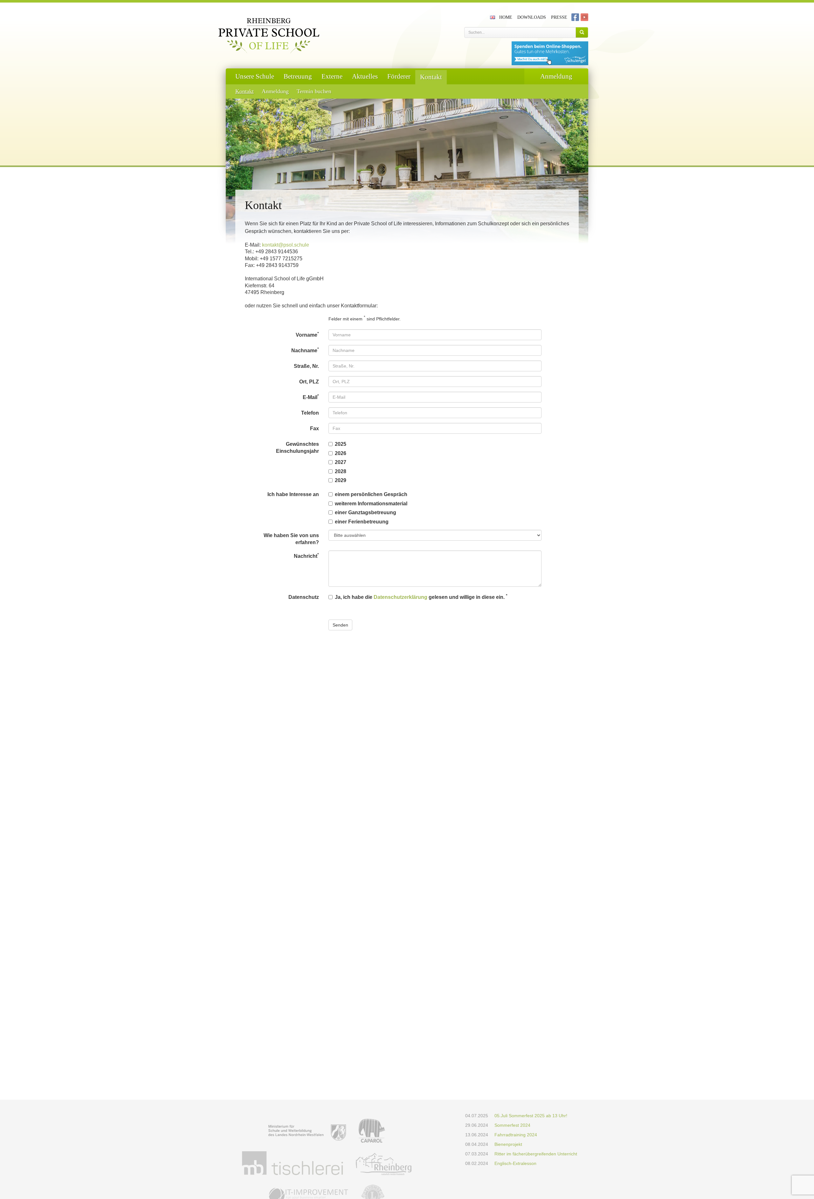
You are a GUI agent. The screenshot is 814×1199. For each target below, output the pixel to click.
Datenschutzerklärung (400, 597)
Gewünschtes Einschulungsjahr (297, 447)
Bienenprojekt (508, 1144)
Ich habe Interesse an (293, 494)
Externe (331, 76)
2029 (340, 480)
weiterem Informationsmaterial (371, 503)
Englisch (493, 17)
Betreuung (298, 76)
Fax (314, 428)
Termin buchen (314, 91)
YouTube (584, 17)
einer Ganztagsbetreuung (365, 512)
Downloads (531, 17)
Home (505, 17)
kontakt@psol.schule (285, 245)
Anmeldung (275, 91)
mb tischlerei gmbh (292, 1163)
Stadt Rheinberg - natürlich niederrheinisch (383, 1163)
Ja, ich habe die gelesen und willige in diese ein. (421, 596)
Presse (559, 17)
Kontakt (431, 77)
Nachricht (306, 555)
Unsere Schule (254, 76)
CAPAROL (372, 1131)
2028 (340, 471)
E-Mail (311, 397)
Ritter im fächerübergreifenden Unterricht (535, 1153)
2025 (340, 444)
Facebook (575, 17)
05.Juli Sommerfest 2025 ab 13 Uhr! (530, 1115)
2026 (340, 453)
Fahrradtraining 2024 (515, 1134)
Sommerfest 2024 (512, 1125)
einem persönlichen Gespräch (371, 494)
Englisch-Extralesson (515, 1163)
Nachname (305, 350)
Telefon (310, 413)
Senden (340, 625)
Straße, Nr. (306, 366)
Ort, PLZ (309, 381)
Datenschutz (303, 597)
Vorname (307, 334)
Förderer (398, 76)
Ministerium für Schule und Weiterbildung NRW (307, 1131)
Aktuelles (365, 76)
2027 (340, 462)
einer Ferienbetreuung (362, 521)
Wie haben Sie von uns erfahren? (291, 539)
